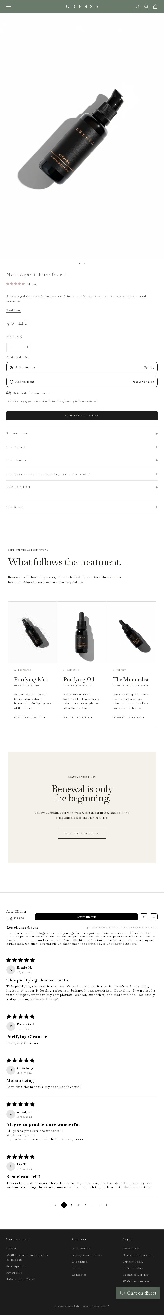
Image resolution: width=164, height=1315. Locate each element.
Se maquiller (15, 1266)
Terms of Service (135, 1274)
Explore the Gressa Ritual (81, 833)
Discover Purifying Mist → (29, 717)
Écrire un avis (86, 917)
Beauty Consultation (87, 1255)
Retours (78, 1268)
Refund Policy (133, 1268)
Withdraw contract (137, 1281)
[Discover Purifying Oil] (81, 632)
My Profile (14, 1272)
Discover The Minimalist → (128, 717)
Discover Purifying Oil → (78, 717)
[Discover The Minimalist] (131, 632)
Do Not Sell (131, 1248)
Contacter (79, 1274)
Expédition (80, 1261)
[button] (16, 284)
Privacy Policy (133, 1261)
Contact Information (138, 1255)
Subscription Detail (20, 1279)
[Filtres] (144, 916)
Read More (13, 310)
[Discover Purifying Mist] (32, 632)
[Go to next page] (107, 1205)
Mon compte (81, 1248)
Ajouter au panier (82, 415)
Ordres (11, 1248)
